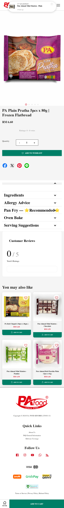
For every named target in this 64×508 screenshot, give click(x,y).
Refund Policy (44, 493)
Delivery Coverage (32, 439)
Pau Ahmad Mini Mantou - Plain (29, 6)
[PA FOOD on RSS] (47, 456)
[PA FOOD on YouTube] (32, 456)
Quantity (5, 141)
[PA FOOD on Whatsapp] (40, 456)
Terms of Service (21, 493)
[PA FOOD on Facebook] (17, 456)
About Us (32, 432)
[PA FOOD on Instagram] (25, 456)
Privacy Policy (33, 493)
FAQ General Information (32, 435)
